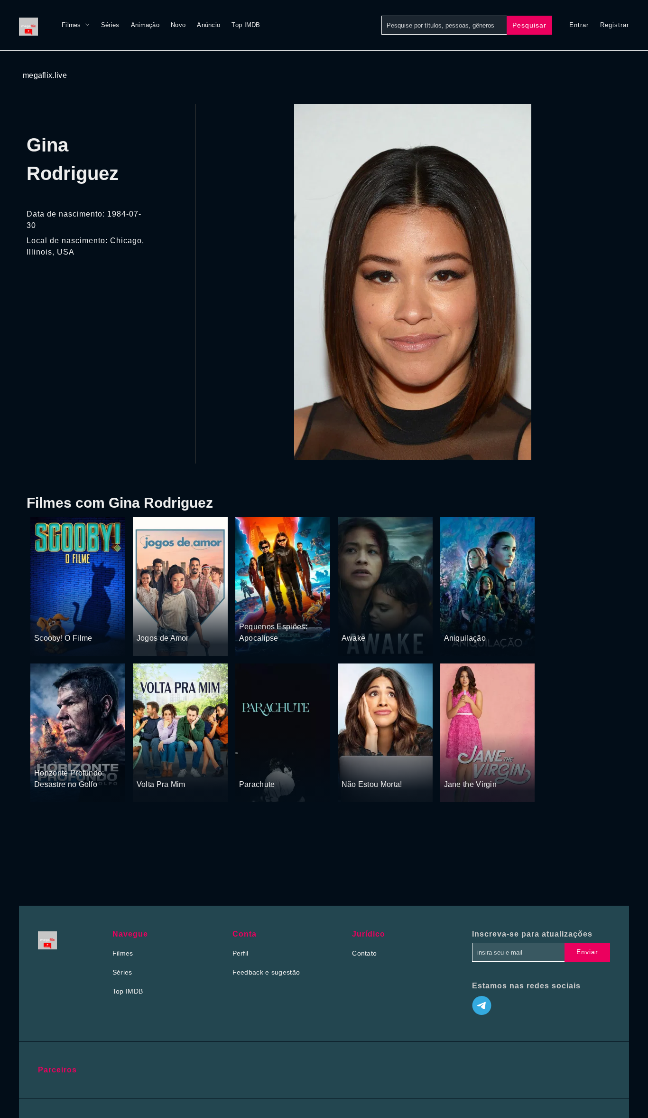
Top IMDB (245, 24)
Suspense (49, 619)
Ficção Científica (489, 619)
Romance (182, 619)
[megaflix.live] (31, 25)
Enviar (587, 952)
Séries (110, 24)
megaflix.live (45, 75)
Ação (67, 754)
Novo (178, 24)
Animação (145, 24)
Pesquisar (529, 25)
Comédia (151, 619)
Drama (352, 619)
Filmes (71, 24)
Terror (454, 619)
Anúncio (208, 24)
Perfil (240, 953)
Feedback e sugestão (266, 972)
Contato (364, 953)
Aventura (81, 619)
